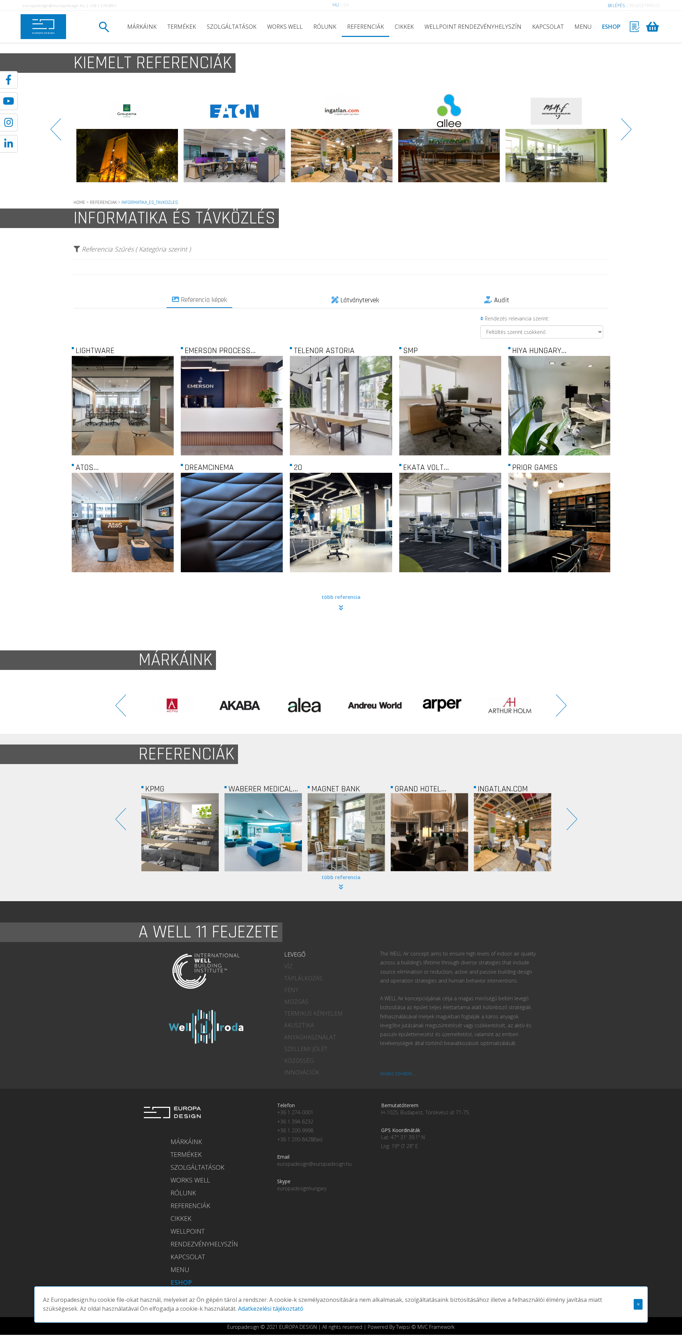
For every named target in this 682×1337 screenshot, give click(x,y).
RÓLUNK (324, 27)
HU (335, 5)
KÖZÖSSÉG (299, 1061)
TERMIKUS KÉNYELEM (313, 1013)
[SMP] (450, 445)
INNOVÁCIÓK (301, 1072)
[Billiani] (509, 705)
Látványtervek (359, 300)
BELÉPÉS (616, 5)
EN (346, 5)
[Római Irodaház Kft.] (449, 137)
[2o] (341, 562)
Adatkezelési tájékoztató (270, 1308)
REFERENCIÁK (365, 27)
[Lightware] (123, 445)
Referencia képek (203, 299)
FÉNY (291, 990)
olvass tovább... (397, 1073)
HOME (79, 202)
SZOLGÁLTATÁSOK (231, 27)
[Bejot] (442, 705)
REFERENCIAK (103, 202)
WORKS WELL (285, 27)
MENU (582, 27)
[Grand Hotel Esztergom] (263, 832)
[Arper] (172, 705)
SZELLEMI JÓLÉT (306, 1049)
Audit (500, 300)
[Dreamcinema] (232, 562)
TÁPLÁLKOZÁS (303, 978)
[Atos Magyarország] (123, 562)
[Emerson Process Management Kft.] (232, 445)
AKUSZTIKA (299, 1025)
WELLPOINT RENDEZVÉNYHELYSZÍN (472, 27)
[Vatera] (512, 832)
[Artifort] (307, 705)
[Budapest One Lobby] (429, 832)
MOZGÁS (296, 1002)
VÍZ (288, 966)
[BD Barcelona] (374, 705)
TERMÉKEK (181, 27)
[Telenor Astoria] (341, 445)
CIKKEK (404, 27)
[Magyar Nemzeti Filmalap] (342, 137)
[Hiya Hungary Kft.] (559, 445)
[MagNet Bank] (180, 832)
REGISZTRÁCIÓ (644, 5)
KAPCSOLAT (548, 27)
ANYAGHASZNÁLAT (310, 1037)
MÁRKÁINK (142, 27)
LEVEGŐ (294, 954)
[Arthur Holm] (240, 705)
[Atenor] (556, 137)
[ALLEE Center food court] (234, 137)
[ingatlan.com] (127, 137)
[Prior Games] (559, 562)
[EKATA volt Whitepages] (450, 562)
